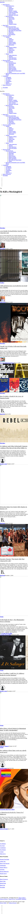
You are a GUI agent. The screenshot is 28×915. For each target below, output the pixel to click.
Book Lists (11, 154)
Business (11, 110)
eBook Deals (3, 883)
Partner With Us (3, 867)
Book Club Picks (12, 158)
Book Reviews (6, 93)
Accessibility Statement (21, 899)
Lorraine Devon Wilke (5, 634)
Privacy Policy (22, 897)
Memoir (10, 109)
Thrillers (2, 282)
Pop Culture (12, 809)
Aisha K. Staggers (4, 746)
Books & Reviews (10, 95)
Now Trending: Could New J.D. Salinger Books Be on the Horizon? (12, 674)
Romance (11, 99)
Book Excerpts (12, 156)
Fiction (10, 96)
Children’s (11, 137)
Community (5, 165)
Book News (5, 114)
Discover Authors (7, 124)
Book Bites (11, 153)
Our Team (8, 169)
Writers (7, 143)
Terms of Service (4, 899)
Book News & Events (11, 115)
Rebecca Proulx (4, 829)
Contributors (8, 170)
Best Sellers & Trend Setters (15, 119)
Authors (7, 126)
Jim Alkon (2, 248)
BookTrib (2, 414)
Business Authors (13, 136)
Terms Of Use (11, 899)
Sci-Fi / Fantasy (12, 102)
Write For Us (9, 173)
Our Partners (3, 849)
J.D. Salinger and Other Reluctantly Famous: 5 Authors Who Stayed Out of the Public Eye (13, 447)
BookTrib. (2, 2)
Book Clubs (2, 881)
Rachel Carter (3, 464)
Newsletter (5, 175)
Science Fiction (12, 131)
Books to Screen (12, 157)
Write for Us (3, 853)
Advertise (2, 869)
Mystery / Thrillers (13, 100)
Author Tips (2, 861)
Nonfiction (11, 97)
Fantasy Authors (12, 132)
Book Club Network (4, 863)
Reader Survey (3, 873)
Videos (10, 161)
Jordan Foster (3, 768)
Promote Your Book (4, 859)
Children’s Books (13, 113)
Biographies (11, 106)
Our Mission (8, 167)
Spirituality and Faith (13, 104)
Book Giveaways (7, 174)
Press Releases (12, 123)
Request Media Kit (4, 871)
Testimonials (3, 865)
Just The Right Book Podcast (7, 362)
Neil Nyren (2, 302)
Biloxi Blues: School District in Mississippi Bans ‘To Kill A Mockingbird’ (13, 729)
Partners (7, 171)
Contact (2, 851)
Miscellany (11, 121)
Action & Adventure (13, 101)
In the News (11, 122)
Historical (11, 141)
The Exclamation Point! (14, 118)
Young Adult (11, 108)
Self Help (11, 112)
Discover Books (6, 149)
